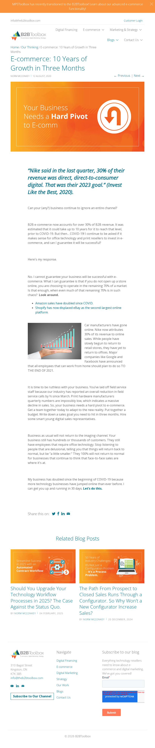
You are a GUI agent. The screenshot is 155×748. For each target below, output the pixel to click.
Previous (122, 75)
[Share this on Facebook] (58, 513)
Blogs (111, 40)
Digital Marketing (67, 673)
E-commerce (92, 30)
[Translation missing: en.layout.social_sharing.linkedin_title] (63, 513)
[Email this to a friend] (68, 513)
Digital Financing (66, 30)
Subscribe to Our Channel (32, 696)
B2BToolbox (83, 736)
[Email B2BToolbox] (23, 685)
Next (139, 75)
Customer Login (133, 20)
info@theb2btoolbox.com (25, 20)
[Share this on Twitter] (53, 513)
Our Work (63, 685)
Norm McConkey (25, 613)
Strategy (62, 679)
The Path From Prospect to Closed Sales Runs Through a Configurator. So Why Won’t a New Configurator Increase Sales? (110, 600)
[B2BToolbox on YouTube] (12, 685)
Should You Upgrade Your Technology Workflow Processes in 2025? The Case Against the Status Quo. (42, 597)
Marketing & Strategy (124, 30)
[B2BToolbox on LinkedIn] (17, 685)
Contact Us (131, 40)
